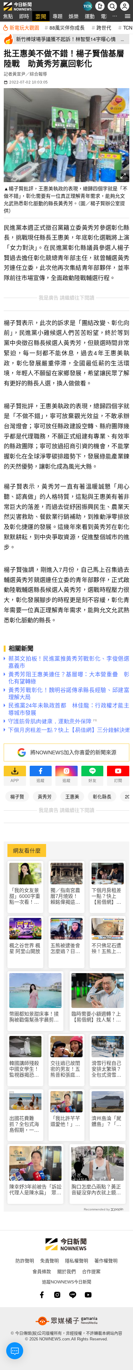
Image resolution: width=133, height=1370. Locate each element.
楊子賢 (17, 796)
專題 (57, 16)
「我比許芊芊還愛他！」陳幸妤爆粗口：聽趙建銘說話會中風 (65, 1121)
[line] (72, 1295)
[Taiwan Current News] (87, 6)
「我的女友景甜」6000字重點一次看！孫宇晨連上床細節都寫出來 (24, 896)
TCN (127, 27)
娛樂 (74, 16)
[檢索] (112, 6)
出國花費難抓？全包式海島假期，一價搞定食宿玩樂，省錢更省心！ (24, 1124)
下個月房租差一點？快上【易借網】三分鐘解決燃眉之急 (106, 896)
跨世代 (104, 27)
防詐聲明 (24, 1260)
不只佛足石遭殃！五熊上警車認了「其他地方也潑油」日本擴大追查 (106, 948)
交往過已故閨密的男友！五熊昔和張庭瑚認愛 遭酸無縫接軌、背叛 (65, 1069)
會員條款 (41, 1271)
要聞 (40, 16)
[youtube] (88, 1295)
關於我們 (66, 1271)
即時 (24, 16)
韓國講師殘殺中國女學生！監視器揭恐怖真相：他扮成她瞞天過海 (24, 1069)
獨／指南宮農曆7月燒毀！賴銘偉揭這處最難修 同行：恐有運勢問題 (65, 896)
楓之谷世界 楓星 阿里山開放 (24, 948)
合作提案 (91, 1271)
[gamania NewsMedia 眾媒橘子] (66, 1321)
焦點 (8, 16)
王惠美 (72, 796)
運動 (90, 16)
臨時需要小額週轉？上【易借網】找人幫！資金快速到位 (96, 1017)
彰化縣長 (102, 796)
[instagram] (57, 1295)
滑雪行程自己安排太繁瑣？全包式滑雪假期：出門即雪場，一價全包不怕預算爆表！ (106, 1069)
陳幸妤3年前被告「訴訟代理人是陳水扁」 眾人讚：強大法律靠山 (35, 1190)
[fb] (42, 1295)
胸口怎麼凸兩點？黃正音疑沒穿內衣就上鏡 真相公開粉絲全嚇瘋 (96, 1190)
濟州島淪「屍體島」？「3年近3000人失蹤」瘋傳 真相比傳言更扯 (107, 1121)
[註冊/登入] (124, 6)
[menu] (127, 16)
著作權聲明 (106, 1260)
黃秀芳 (45, 796)
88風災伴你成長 (67, 27)
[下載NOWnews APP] (100, 6)
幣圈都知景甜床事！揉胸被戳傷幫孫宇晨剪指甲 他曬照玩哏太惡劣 (34, 1017)
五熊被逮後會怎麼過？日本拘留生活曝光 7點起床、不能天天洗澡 (66, 948)
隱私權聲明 (76, 1260)
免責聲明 (49, 1260)
